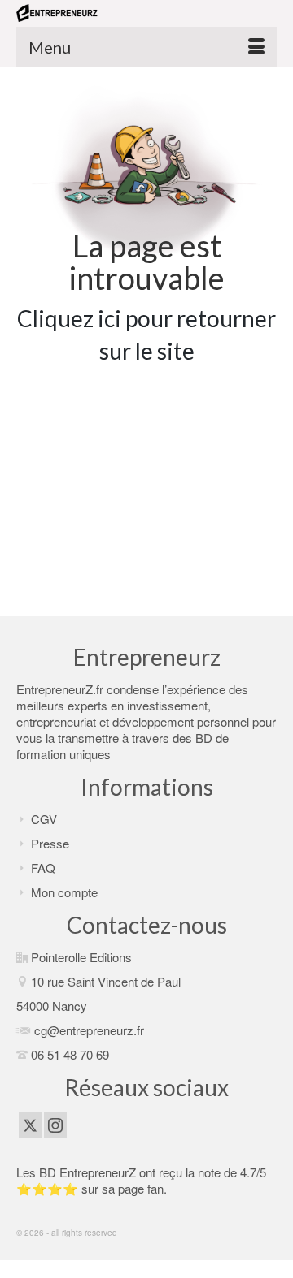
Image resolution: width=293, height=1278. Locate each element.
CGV (44, 818)
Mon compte (64, 891)
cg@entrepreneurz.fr (89, 1029)
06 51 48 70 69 (70, 1054)
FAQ (43, 867)
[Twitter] (30, 1125)
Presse (50, 843)
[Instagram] (55, 1125)
